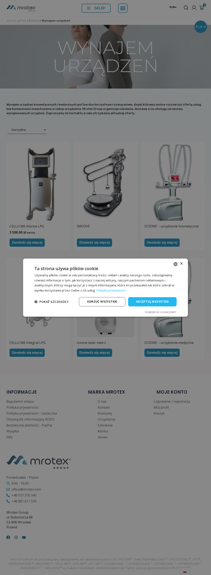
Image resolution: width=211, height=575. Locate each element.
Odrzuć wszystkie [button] (102, 301)
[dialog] (105, 287)
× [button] (181, 263)
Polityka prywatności (110, 290)
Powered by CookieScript (160, 312)
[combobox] (175, 264)
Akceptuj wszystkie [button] (152, 301)
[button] (51, 302)
